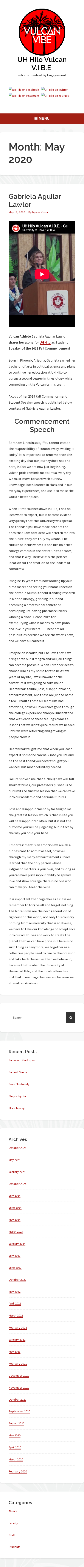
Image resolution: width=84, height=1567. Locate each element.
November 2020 (19, 1387)
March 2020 (16, 1459)
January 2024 (17, 1244)
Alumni (13, 1511)
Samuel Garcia (18, 1072)
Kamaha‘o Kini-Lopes (22, 1060)
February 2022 (18, 1327)
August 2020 (16, 1423)
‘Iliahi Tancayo (17, 1108)
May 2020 (14, 1435)
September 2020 (19, 1411)
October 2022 (17, 1280)
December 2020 (19, 1375)
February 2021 (18, 1363)
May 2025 (14, 1160)
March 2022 (16, 1315)
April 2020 (15, 1447)
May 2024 (14, 1220)
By (38, 212)
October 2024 (17, 1184)
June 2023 (15, 1268)
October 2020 (17, 1399)
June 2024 (15, 1208)
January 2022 (17, 1339)
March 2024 (16, 1232)
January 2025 (17, 1172)
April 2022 (15, 1303)
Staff (12, 1535)
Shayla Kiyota (17, 1096)
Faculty (13, 1523)
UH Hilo (45, 342)
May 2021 (14, 1351)
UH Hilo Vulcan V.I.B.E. (42, 64)
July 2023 (14, 1256)
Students (14, 1547)
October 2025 (17, 1148)
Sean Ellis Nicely (19, 1084)
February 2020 (18, 1471)
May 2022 (14, 1292)
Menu (44, 118)
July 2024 (14, 1195)
